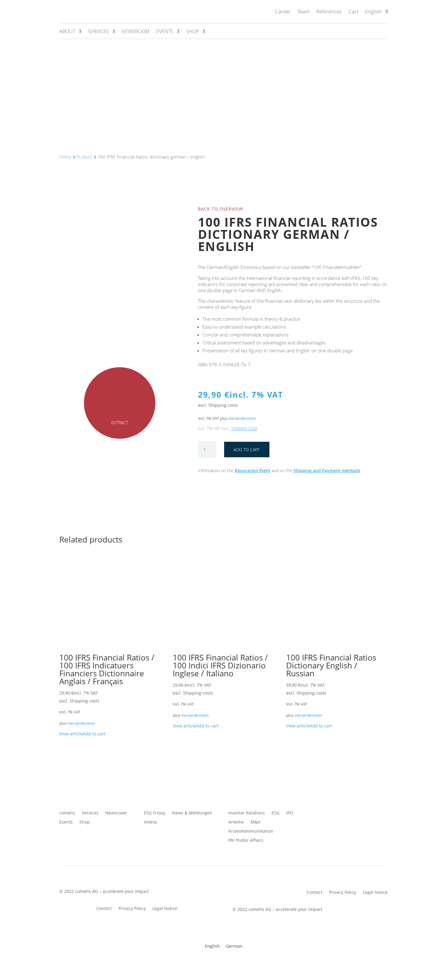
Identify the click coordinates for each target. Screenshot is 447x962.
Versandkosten (242, 418)
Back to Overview (220, 209)
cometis (67, 813)
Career (283, 11)
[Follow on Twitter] (330, 813)
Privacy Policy (132, 908)
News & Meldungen (192, 813)
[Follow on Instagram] (342, 813)
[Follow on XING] (378, 813)
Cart (353, 11)
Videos (150, 822)
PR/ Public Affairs (245, 840)
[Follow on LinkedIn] (354, 813)
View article (71, 734)
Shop (192, 32)
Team (303, 11)
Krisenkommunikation (250, 831)
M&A (255, 822)
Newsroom (136, 32)
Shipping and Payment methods (326, 470)
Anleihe (236, 822)
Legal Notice (164, 908)
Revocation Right (252, 470)
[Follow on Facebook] (318, 813)
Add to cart (247, 449)
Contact (104, 908)
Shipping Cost (244, 428)
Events (164, 32)
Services (98, 32)
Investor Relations (246, 813)
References (329, 11)
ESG (275, 813)
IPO (289, 813)
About (67, 32)
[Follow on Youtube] (366, 813)
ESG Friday (154, 813)
